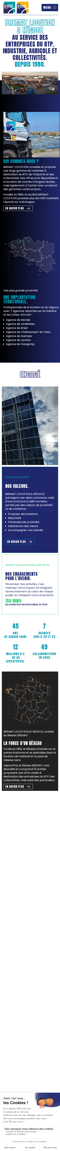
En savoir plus (14, 208)
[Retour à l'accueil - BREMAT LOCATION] (16, 7)
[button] (50, 7)
